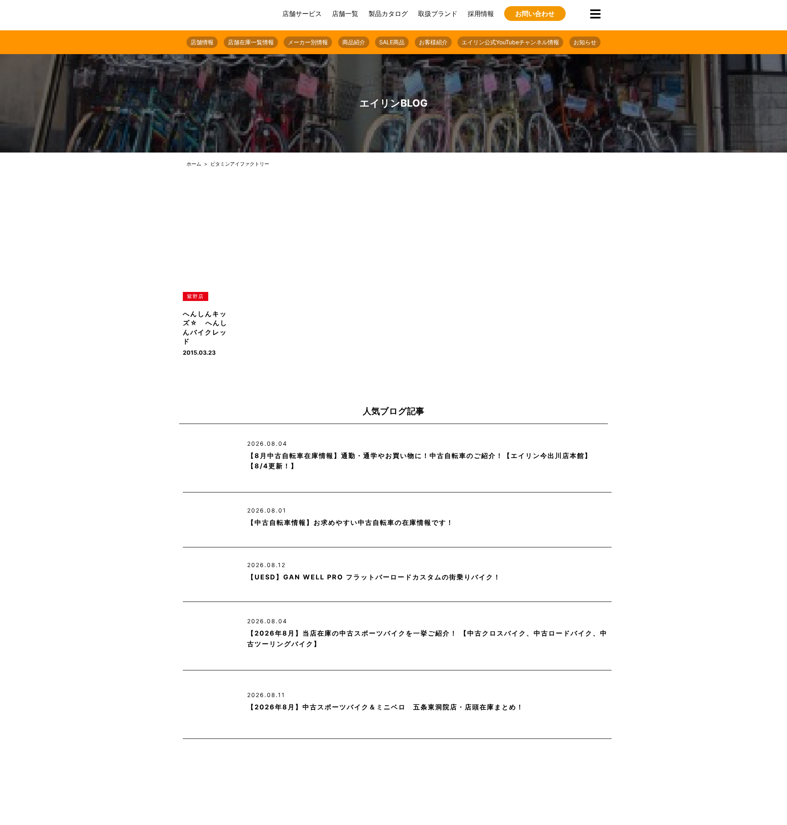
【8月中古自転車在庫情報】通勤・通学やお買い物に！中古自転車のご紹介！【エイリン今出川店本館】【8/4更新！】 (419, 460)
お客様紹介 (433, 42)
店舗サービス (302, 13)
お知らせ (584, 42)
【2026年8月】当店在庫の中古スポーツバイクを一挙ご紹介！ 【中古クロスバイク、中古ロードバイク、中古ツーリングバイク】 (427, 638)
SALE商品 (392, 42)
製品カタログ (388, 13)
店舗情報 (202, 42)
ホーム (194, 164)
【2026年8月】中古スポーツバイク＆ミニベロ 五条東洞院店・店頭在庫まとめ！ (385, 707)
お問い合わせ (535, 13)
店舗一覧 (345, 13)
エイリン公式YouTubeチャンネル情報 (510, 42)
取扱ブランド (437, 13)
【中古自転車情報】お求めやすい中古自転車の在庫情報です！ (350, 522)
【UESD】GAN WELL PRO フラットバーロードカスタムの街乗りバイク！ (374, 577)
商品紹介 (353, 42)
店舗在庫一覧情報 (251, 42)
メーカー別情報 (308, 42)
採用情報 (481, 13)
